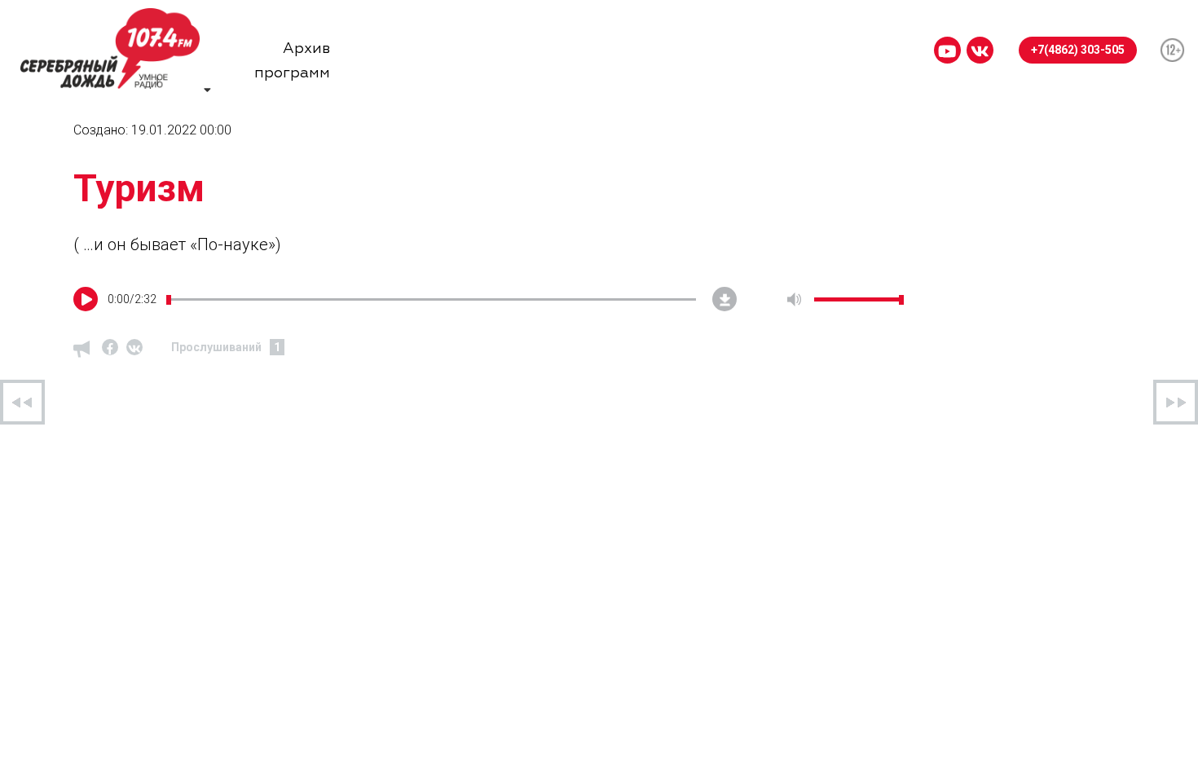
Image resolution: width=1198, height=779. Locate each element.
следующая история (1175, 402)
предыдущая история (22, 402)
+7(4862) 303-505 (1078, 49)
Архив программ (292, 51)
